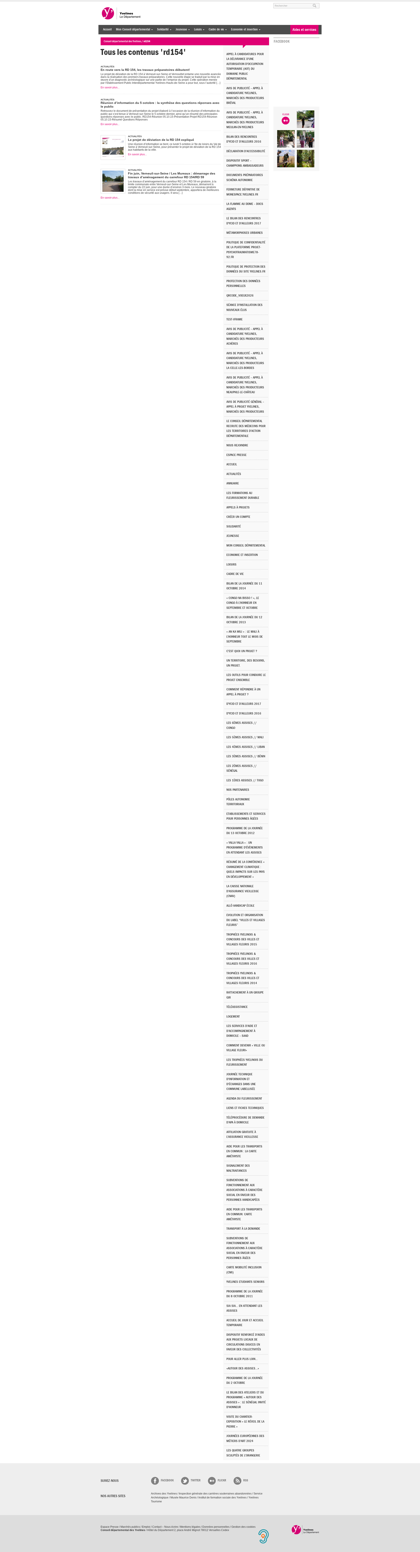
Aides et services (304, 29)
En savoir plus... (110, 87)
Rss (245, 1480)
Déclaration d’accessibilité (245, 151)
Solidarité (162, 29)
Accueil (107, 29)
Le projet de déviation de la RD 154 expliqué (161, 139)
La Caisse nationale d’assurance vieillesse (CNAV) (242, 891)
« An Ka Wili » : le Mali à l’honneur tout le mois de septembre (244, 636)
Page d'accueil (305, 1529)
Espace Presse (110, 1526)
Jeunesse (180, 29)
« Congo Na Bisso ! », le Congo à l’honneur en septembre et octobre (242, 602)
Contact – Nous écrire (165, 1526)
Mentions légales (190, 1526)
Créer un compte (238, 516)
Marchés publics (130, 1526)
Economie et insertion (243, 29)
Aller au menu (106, 3)
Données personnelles (215, 1526)
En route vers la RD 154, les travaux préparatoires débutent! (145, 70)
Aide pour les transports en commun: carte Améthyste (244, 1214)
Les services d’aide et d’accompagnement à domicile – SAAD (241, 1030)
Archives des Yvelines (164, 1493)
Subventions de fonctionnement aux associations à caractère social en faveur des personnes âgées (244, 1248)
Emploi (146, 1526)
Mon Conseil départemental (132, 29)
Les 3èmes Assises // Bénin (245, 756)
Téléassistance (237, 1007)
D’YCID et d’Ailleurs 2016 (243, 713)
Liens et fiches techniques (245, 1108)
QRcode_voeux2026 (240, 295)
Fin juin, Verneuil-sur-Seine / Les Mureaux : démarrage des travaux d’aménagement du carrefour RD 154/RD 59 (171, 175)
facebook (167, 1480)
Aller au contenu (127, 3)
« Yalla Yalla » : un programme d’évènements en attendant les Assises (244, 847)
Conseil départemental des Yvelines (121, 13)
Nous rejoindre (237, 445)
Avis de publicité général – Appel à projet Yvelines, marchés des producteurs (245, 406)
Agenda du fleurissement (244, 1098)
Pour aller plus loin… (242, 1359)
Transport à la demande (243, 1228)
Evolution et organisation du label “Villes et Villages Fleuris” (245, 920)
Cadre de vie (215, 29)
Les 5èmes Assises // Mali (245, 737)
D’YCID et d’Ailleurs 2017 (243, 703)
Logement (233, 1016)
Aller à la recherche (151, 3)
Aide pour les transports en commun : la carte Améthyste (244, 1151)
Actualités (233, 474)
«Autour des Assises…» (242, 1368)
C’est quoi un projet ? (241, 651)
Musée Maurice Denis (183, 1497)
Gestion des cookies (243, 1526)
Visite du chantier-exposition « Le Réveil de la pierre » (245, 1421)
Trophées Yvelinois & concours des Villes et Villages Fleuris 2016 (242, 958)
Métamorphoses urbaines (244, 232)
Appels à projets (238, 507)
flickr (222, 1480)
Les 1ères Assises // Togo (244, 780)
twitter (196, 1480)
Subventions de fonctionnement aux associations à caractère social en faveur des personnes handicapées (244, 1189)
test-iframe (234, 319)
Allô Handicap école (240, 905)
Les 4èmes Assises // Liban (245, 747)
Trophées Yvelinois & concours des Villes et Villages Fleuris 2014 (242, 978)
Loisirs (197, 29)
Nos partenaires (237, 789)
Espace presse (236, 455)
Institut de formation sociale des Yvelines (222, 1497)
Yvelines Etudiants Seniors (245, 1281)
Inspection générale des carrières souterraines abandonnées (215, 1493)
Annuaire (232, 483)
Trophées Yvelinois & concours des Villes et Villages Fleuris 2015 (242, 939)
